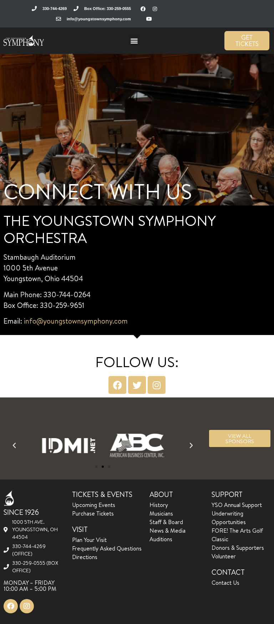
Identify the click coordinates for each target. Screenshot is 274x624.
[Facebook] (143, 9)
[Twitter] (137, 385)
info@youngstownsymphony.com (76, 321)
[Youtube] (149, 19)
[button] (134, 41)
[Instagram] (155, 9)
